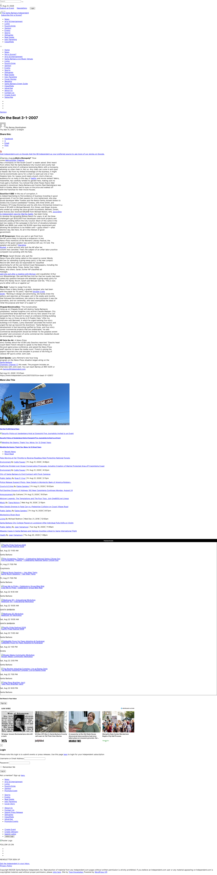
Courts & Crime (7, 486)
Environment (5, 462)
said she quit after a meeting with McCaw (18, 274)
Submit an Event (7, 8)
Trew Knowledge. (76, 872)
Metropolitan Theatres (14, 160)
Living (7, 24)
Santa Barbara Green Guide (16, 84)
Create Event (10, 95)
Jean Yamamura (21, 527)
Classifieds (9, 42)
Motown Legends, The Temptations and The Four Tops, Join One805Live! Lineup (34, 498)
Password (4, 763)
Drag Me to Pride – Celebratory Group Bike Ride (21, 588)
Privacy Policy (6, 866)
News (7, 19)
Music (3, 502)
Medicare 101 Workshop (11, 615)
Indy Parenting (11, 39)
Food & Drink (10, 26)
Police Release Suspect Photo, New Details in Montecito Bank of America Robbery (35, 482)
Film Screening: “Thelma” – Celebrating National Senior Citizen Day (30, 560)
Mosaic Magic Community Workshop (17, 656)
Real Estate (9, 37)
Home (7, 50)
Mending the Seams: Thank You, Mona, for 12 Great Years (20, 447)
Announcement (6, 494)
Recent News (10, 451)
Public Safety (6, 478)
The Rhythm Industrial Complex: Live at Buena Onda (23, 670)
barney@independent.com (14, 369)
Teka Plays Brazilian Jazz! (12, 684)
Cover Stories (10, 79)
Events (7, 30)
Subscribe (5, 15)
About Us (9, 90)
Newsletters (22, 8)
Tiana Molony (14, 502)
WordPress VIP (101, 872)
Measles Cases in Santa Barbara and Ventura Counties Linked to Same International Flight (38, 531)
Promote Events (11, 821)
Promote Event (11, 791)
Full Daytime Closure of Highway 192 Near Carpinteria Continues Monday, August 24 (36, 490)
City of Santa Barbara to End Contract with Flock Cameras (25, 474)
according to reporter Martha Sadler (31, 213)
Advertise (9, 88)
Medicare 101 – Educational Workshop (17, 601)
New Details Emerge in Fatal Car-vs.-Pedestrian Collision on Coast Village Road (34, 506)
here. (23, 775)
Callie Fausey (19, 462)
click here (57, 872)
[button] (17, 727)
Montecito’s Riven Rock (10, 515)
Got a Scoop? (16, 15)
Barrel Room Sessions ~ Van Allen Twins (18, 574)
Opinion (8, 28)
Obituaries (9, 35)
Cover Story (10, 804)
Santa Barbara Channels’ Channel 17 (9, 363)
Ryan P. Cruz (20, 478)
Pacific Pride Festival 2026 (12, 546)
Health (3, 535)
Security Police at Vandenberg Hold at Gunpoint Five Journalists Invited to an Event (30, 438)
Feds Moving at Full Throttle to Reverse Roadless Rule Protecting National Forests (35, 458)
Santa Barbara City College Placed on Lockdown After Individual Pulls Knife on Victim (36, 523)
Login (32, 8)
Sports (7, 33)
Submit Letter (10, 834)
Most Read (9, 454)
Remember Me (8, 767)
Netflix (34, 178)
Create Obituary (11, 832)
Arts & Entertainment (13, 21)
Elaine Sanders (23, 486)
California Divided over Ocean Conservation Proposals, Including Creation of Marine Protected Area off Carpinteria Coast (52, 466)
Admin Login (9, 836)
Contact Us (9, 93)
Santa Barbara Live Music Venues (19, 59)
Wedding (8, 81)
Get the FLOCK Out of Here (9, 429)
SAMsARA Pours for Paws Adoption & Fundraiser (22, 643)
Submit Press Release (14, 812)
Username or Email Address (12, 758)
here (65, 754)
